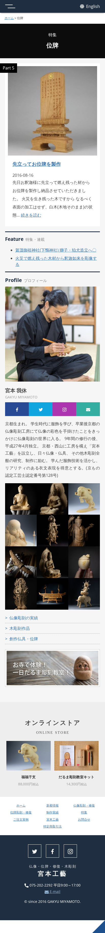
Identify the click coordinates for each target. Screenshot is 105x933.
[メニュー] (10, 6)
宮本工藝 (52, 819)
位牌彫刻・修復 (21, 812)
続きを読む (31, 215)
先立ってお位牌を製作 (36, 164)
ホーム (9, 18)
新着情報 (52, 805)
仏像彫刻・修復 (84, 805)
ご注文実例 (21, 819)
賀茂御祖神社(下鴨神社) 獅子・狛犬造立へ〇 (55, 250)
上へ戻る (98, 926)
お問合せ (84, 819)
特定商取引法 (52, 826)
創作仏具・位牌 (23, 639)
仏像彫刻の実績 (23, 618)
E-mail (54, 891)
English (92, 6)
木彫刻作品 (19, 628)
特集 (84, 812)
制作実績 (52, 812)
